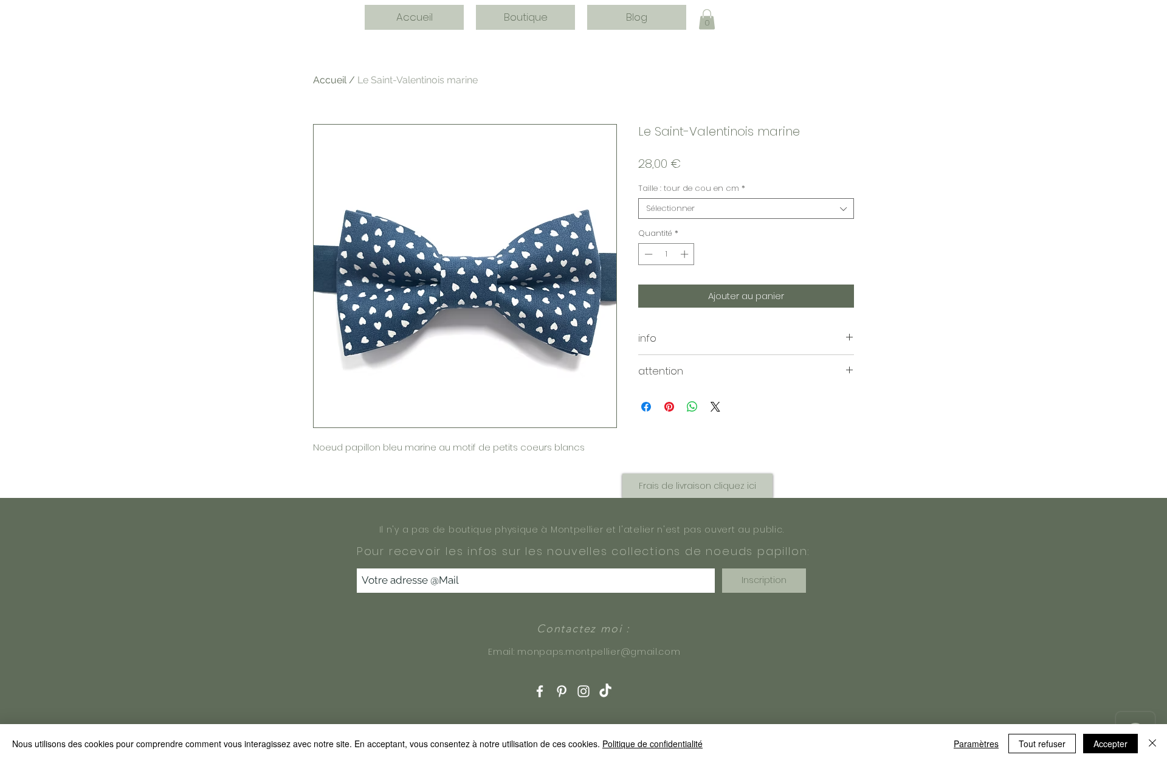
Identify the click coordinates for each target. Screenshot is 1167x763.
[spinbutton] (666, 254)
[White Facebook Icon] (540, 691)
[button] (706, 19)
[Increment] (685, 254)
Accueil (329, 80)
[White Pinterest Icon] (562, 691)
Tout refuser (1042, 743)
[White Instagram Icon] (583, 691)
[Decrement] (647, 254)
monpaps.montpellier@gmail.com (598, 652)
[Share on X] (715, 406)
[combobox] (746, 208)
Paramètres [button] (976, 743)
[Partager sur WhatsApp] (692, 406)
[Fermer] (1152, 743)
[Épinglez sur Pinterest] (669, 406)
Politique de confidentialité (652, 743)
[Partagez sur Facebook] (646, 406)
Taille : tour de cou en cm (691, 188)
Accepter (1110, 743)
